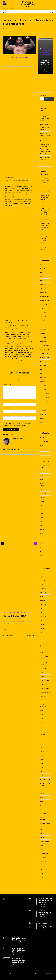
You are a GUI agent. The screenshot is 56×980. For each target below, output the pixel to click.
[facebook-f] (44, 4)
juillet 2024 (43, 365)
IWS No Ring (43, 629)
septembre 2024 (45, 357)
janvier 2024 (43, 390)
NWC (41, 755)
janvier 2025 (43, 341)
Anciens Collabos (45, 461)
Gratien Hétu (43, 592)
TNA (41, 829)
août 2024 (43, 361)
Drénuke (43, 178)
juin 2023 (42, 418)
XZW (41, 882)
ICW (44, 50)
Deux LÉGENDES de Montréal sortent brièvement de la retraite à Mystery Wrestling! (45, 149)
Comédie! (43, 501)
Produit (42, 771)
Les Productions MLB (45, 651)
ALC (41, 449)
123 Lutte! (43, 437)
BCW (41, 475)
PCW (41, 763)
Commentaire (7, 384)
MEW (41, 718)
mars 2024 (43, 381)
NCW (41, 739)
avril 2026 (43, 280)
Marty (26, 57)
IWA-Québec (43, 616)
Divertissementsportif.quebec (28, 4)
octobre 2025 (44, 304)
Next (35, 543)
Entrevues (43, 552)
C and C (42, 489)
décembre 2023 (44, 394)
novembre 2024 (44, 349)
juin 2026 (42, 272)
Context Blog (49, 973)
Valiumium (43, 857)
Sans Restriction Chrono (45, 784)
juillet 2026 (43, 268)
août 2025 (43, 313)
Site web (5, 415)
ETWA (41, 556)
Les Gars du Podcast (43, 646)
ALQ (41, 457)
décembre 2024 (44, 345)
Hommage (45, 48)
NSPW (42, 751)
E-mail (5, 408)
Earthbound (43, 538)
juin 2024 (42, 369)
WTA (41, 870)
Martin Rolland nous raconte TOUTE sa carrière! (45, 199)
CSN (41, 509)
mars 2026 (43, 284)
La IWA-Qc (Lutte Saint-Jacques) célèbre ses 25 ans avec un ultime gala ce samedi (45, 243)
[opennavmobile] (52, 11)
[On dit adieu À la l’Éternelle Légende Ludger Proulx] (33, 915)
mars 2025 (43, 333)
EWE (41, 560)
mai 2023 (42, 422)
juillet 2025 (43, 317)
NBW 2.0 (42, 735)
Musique (42, 727)
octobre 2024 (44, 353)
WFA (41, 866)
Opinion (42, 759)
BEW (41, 479)
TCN (41, 809)
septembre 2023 (45, 406)
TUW (41, 845)
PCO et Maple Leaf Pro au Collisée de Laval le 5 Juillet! (17, 617)
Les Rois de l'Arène (43, 663)
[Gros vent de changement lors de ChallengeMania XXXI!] (33, 927)
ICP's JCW (43, 604)
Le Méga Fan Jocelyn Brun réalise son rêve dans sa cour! (45, 117)
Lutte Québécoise (25, 612)
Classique (43, 497)
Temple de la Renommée (44, 818)
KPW (41, 633)
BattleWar (43, 471)
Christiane (43, 493)
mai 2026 (42, 276)
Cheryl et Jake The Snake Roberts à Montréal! (45, 212)
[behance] (53, 83)
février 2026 (43, 288)
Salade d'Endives (45, 779)
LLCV (41, 672)
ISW (41, 612)
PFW (41, 767)
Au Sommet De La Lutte (45, 466)
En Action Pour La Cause (45, 543)
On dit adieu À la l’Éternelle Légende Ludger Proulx (45, 64)
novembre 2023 (44, 398)
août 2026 (43, 264)
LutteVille (43, 696)
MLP (41, 722)
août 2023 (43, 410)
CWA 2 (42, 517)
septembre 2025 (45, 309)
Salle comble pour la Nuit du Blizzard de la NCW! (45, 227)
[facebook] (48, 4)
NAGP (41, 731)
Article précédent (8, 635)
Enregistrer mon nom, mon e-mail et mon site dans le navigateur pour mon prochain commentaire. (17, 424)
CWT (41, 522)
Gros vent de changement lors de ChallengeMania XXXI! (45, 137)
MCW (41, 714)
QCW (41, 775)
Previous (2, 543)
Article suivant (31, 635)
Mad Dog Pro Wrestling (44, 705)
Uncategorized (44, 853)
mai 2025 (42, 325)
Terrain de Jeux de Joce (45, 824)
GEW (41, 584)
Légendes (43, 641)
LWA (41, 700)
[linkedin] (46, 4)
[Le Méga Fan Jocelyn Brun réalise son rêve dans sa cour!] (33, 903)
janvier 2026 (43, 292)
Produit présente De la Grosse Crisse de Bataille (45, 159)
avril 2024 (43, 377)
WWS (41, 878)
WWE (41, 874)
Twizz (42, 849)
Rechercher (43, 95)
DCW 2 (42, 530)
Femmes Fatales (45, 568)
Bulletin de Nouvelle (18, 57)
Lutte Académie (44, 680)
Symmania (43, 805)
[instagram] (50, 4)
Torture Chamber (45, 841)
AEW (41, 445)
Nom (4, 401)
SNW (41, 797)
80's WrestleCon (45, 441)
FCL (41, 564)
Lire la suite (7, 631)
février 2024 (43, 385)
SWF (41, 801)
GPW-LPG (43, 588)
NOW (41, 747)
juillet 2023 (43, 414)
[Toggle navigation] (3, 11)
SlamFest (43, 793)
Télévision (43, 813)
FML (41, 576)
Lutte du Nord (44, 684)
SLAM (42, 789)
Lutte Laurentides (45, 688)
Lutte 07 (42, 676)
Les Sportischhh (45, 668)
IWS (41, 620)
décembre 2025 (44, 296)
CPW (41, 505)
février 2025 (43, 337)
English (42, 548)
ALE (41, 453)
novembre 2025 (44, 300)
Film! (41, 572)
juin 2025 (42, 321)
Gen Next (42, 580)
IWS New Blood (44, 625)
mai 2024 (42, 373)
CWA (41, 513)
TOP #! (42, 837)
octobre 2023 (44, 402)
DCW (41, 526)
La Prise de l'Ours (45, 637)
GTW (41, 596)
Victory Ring (43, 861)
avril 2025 (43, 329)
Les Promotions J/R (44, 657)
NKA (41, 743)
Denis (41, 534)
